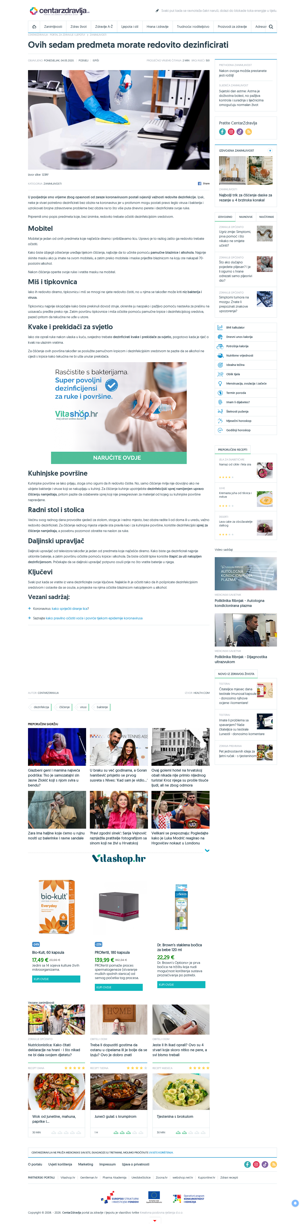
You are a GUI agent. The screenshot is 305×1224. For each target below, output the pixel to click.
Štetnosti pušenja (237, 411)
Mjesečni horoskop (238, 421)
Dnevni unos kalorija (239, 337)
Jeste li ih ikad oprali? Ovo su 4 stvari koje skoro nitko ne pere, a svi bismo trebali (179, 1050)
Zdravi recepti (229, 1177)
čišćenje (64, 707)
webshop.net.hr (183, 1177)
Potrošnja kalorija (237, 346)
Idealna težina (235, 365)
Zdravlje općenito (40, 1039)
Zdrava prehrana (230, 746)
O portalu (35, 1164)
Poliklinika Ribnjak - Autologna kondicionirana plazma (239, 603)
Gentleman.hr (89, 1177)
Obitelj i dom (98, 1039)
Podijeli (83, 60)
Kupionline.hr (206, 1177)
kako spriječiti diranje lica (69, 609)
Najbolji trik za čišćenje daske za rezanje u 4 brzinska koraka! (245, 197)
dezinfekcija (41, 707)
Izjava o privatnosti (135, 1164)
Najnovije (246, 217)
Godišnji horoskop (238, 430)
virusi (83, 707)
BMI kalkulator (235, 327)
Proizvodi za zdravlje (232, 27)
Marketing (85, 1164)
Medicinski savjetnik (228, 594)
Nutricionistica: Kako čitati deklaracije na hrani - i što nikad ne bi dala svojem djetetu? (54, 1050)
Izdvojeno (225, 217)
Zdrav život (79, 27)
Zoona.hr (161, 1177)
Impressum (107, 1164)
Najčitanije (266, 217)
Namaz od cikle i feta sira (235, 464)
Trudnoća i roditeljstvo (193, 27)
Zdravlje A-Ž (104, 27)
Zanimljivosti (53, 27)
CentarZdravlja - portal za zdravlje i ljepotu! (56, 34)
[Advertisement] (119, 658)
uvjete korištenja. (161, 1152)
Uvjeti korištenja (60, 1164)
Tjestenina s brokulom (175, 1116)
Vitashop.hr (68, 1177)
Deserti (223, 516)
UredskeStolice (141, 1177)
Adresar (261, 27)
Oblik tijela (233, 374)
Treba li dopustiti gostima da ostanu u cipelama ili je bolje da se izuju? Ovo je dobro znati (118, 1050)
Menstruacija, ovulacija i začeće (246, 383)
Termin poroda (236, 393)
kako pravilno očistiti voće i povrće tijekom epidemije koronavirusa (94, 618)
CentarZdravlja (59, 11)
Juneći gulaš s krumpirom (115, 1116)
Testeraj (224, 683)
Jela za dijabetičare (231, 459)
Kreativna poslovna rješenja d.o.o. (161, 1212)
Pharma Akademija (114, 1177)
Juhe (222, 488)
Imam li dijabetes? (238, 402)
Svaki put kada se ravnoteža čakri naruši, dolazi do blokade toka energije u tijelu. (219, 11)
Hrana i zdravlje (157, 27)
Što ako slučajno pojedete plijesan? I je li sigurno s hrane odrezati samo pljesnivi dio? (235, 271)
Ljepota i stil (129, 27)
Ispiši (96, 60)
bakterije (102, 707)
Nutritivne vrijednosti (239, 355)
